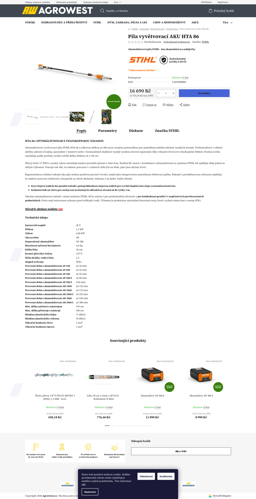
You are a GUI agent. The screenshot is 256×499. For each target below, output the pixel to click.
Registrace (223, 2)
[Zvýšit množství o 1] (173, 93)
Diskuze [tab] (136, 130)
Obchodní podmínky (66, 2)
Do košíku (204, 93)
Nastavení (90, 491)
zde (84, 484)
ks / (181, 451)
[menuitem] (30, 22)
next (228, 391)
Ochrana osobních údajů (95, 2)
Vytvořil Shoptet (222, 495)
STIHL (205, 41)
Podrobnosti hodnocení (177, 41)
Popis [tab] (81, 130)
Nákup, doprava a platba (37, 2)
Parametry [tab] (107, 130)
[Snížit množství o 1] (158, 93)
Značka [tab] (167, 130)
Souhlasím (166, 476)
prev (27, 391)
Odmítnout (146, 476)
